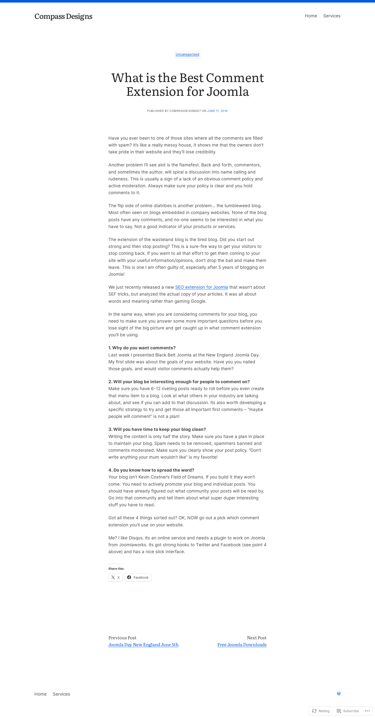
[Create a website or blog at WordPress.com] (339, 694)
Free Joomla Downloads (242, 644)
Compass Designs (63, 15)
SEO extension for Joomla (201, 287)
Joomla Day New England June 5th (143, 644)
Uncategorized (187, 54)
